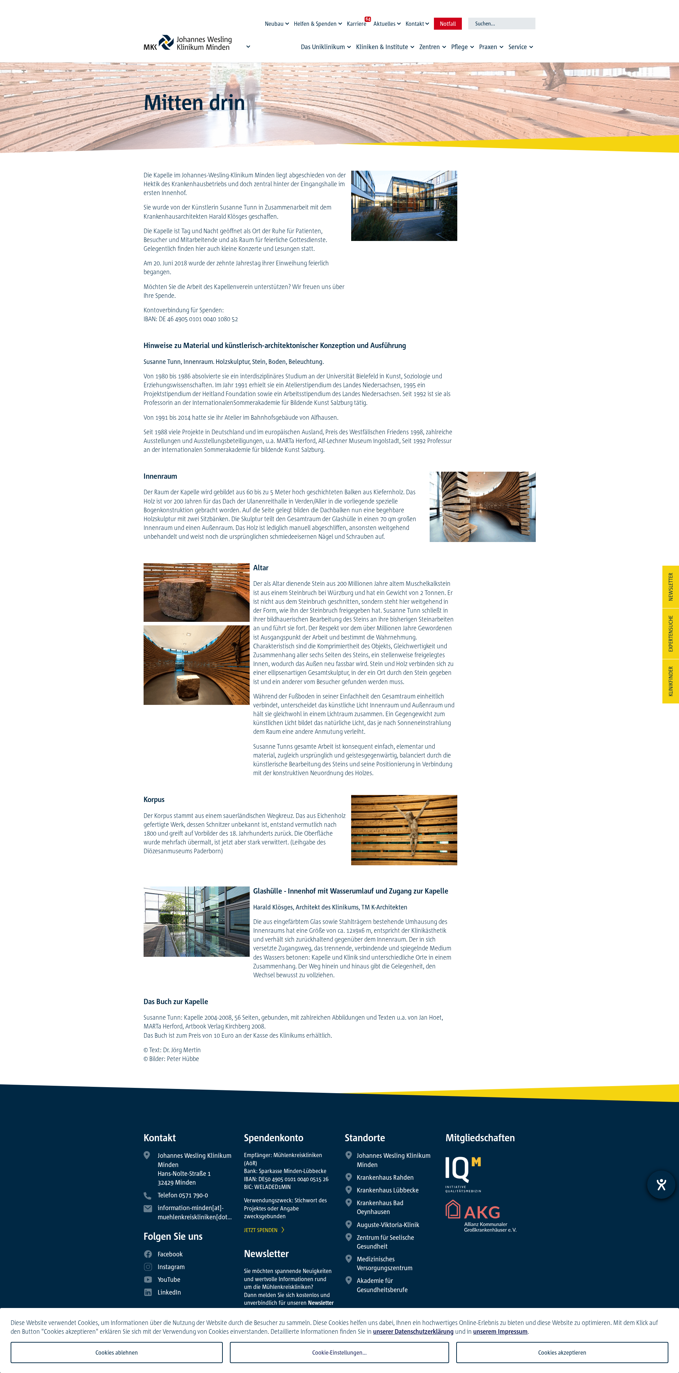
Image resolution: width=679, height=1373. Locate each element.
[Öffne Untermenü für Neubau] (288, 22)
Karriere (356, 23)
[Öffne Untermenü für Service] (531, 47)
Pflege (459, 47)
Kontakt (415, 23)
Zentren (429, 47)
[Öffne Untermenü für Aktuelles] (400, 22)
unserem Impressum (500, 1331)
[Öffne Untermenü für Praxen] (501, 47)
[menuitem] (327, 48)
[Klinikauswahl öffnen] (248, 46)
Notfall (448, 23)
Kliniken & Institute (382, 47)
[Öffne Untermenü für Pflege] (472, 47)
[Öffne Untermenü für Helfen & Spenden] (341, 22)
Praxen (488, 47)
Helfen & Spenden (315, 23)
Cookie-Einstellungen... (339, 1352)
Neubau (274, 23)
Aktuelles (384, 23)
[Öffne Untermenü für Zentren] (444, 47)
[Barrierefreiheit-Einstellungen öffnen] (661, 1185)
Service (518, 47)
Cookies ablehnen (116, 1352)
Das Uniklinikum (323, 47)
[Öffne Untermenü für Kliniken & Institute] (412, 47)
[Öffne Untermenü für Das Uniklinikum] (349, 47)
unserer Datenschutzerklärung (413, 1331)
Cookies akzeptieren (562, 1352)
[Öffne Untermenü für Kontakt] (428, 22)
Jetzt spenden (261, 1230)
